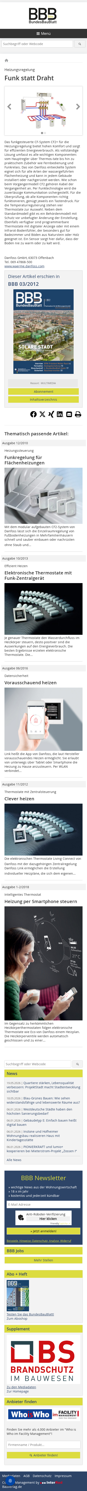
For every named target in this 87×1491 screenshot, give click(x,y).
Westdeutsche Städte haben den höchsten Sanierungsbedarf (39, 1111)
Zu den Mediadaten (21, 1387)
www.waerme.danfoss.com (24, 266)
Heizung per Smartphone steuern (40, 901)
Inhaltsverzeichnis (43, 399)
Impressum (63, 1476)
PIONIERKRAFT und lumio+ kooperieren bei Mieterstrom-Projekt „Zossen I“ (42, 1149)
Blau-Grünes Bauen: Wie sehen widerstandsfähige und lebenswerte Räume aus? (43, 1100)
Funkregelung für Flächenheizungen (24, 460)
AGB (26, 1476)
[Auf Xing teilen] (51, 416)
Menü (46, 33)
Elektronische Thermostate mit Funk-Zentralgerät (38, 575)
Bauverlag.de (12, 1487)
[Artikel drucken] (78, 414)
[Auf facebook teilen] (33, 416)
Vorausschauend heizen (30, 683)
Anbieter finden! (45, 1455)
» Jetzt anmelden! (43, 1231)
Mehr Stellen (43, 1260)
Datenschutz (42, 1476)
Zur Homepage (18, 1391)
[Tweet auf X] (42, 416)
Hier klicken (48, 1219)
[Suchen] (80, 43)
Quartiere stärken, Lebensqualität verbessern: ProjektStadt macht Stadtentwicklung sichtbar (43, 1087)
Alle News (14, 1160)
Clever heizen (19, 799)
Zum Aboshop (17, 1318)
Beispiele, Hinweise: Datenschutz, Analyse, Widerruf (39, 1240)
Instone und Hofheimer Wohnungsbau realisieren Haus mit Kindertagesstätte (33, 1135)
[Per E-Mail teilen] (69, 414)
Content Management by (21, 1482)
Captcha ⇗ (60, 1223)
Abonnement (43, 391)
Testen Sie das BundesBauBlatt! (30, 1314)
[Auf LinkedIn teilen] (60, 416)
